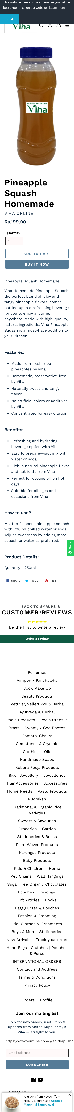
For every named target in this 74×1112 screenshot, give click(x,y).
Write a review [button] (37, 639)
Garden (49, 828)
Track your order (52, 939)
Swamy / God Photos (45, 727)
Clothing (31, 751)
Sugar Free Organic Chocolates (37, 884)
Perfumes (37, 672)
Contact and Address (37, 969)
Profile (46, 1000)
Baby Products (37, 860)
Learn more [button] (57, 7)
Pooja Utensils (54, 720)
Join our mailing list (37, 1013)
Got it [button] (9, 19)
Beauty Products (37, 696)
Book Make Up (37, 688)
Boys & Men (23, 931)
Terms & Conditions (37, 977)
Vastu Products (52, 791)
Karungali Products (37, 852)
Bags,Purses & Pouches (37, 908)
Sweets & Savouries (37, 820)
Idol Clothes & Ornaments (37, 923)
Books (51, 900)
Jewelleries (54, 775)
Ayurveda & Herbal (37, 712)
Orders (28, 1000)
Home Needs (19, 791)
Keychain (47, 892)
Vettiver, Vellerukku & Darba (37, 704)
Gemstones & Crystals (37, 743)
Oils (47, 751)
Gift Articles (28, 900)
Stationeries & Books (37, 836)
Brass (14, 727)
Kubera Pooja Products (37, 767)
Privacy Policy (37, 985)
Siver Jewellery (23, 775)
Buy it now (37, 264)
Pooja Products (20, 720)
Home (54, 868)
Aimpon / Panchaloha (37, 680)
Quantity (12, 233)
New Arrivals (19, 939)
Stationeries (50, 931)
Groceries (27, 828)
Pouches (26, 892)
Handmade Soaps (37, 759)
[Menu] (67, 24)
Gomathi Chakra (37, 735)
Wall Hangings (50, 876)
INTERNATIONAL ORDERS (37, 961)
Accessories (55, 783)
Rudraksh (37, 799)
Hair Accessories (23, 783)
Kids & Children (28, 868)
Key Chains (21, 876)
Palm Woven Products (37, 844)
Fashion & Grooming (37, 915)
